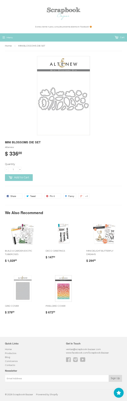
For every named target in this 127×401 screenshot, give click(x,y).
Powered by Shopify (47, 394)
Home (8, 45)
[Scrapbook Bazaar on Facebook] (68, 360)
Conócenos (11, 361)
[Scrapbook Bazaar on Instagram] (75, 360)
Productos (10, 353)
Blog (7, 357)
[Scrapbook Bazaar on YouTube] (82, 360)
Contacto (10, 365)
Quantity (10, 164)
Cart (122, 37)
